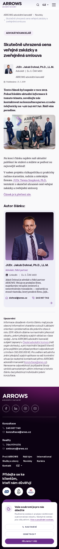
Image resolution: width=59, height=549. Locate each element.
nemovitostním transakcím (19, 288)
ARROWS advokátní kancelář (18, 15)
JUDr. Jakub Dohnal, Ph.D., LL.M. (35, 66)
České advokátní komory (36, 342)
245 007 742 (42, 298)
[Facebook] (6, 408)
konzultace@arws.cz (35, 362)
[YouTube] (35, 408)
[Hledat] (38, 5)
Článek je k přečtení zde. (17, 194)
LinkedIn (13, 275)
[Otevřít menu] (54, 5)
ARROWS (10, 282)
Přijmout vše (29, 541)
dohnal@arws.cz (18, 298)
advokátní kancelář (18, 33)
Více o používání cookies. (42, 519)
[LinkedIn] (15, 408)
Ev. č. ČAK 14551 (34, 71)
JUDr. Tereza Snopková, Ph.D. (29, 180)
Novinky (39, 15)
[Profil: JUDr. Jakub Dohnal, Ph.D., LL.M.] (29, 236)
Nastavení (31, 527)
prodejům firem (33, 282)
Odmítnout (29, 534)
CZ (44, 4)
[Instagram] (25, 408)
